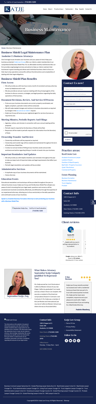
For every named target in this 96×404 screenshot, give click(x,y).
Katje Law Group (19, 62)
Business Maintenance (69, 180)
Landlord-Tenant (67, 160)
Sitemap (66, 400)
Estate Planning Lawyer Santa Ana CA (44, 386)
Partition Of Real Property (70, 162)
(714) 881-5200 (30, 2)
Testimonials (69, 9)
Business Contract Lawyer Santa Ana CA (17, 386)
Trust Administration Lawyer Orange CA (26, 388)
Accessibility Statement (73, 330)
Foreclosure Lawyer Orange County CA (39, 391)
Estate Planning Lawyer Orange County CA (67, 391)
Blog (76, 9)
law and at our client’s (23, 110)
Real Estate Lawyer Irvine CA (66, 386)
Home (45, 9)
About (50, 9)
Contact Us (88, 9)
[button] (85, 241)
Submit (68, 140)
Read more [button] (74, 251)
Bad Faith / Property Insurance (72, 165)
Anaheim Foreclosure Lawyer (71, 157)
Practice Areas (58, 9)
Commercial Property (69, 170)
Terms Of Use (70, 323)
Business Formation (68, 178)
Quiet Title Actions (68, 167)
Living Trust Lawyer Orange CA (50, 388)
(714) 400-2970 (79, 213)
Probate (64, 185)
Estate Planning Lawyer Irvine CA (33, 393)
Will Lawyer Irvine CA (52, 393)
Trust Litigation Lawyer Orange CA (72, 388)
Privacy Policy (70, 327)
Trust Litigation (67, 183)
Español (81, 9)
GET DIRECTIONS (46, 349)
